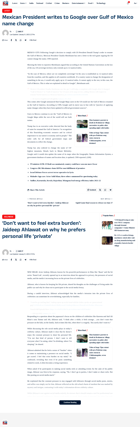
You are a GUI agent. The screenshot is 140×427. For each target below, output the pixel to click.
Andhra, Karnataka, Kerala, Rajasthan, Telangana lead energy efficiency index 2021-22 (65, 181)
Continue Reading (70, 402)
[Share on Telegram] (25, 40)
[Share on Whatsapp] (20, 40)
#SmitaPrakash (50, 305)
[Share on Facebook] (11, 40)
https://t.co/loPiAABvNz (59, 309)
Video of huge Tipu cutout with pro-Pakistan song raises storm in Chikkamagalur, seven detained (99, 138)
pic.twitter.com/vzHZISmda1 (79, 309)
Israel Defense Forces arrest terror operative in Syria (52, 172)
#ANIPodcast (39, 305)
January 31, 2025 (48, 313)
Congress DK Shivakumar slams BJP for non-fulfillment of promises (57, 168)
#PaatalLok (83, 305)
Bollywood (8, 217)
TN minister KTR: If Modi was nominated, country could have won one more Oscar (63, 164)
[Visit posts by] (5, 33)
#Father (91, 305)
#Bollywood (60, 305)
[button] (131, 3)
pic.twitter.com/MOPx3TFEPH (76, 95)
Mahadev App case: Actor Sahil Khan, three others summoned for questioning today (64, 176)
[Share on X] (16, 40)
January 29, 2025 (64, 99)
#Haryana (98, 305)
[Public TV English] (5, 3)
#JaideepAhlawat (72, 305)
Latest (7, 11)
